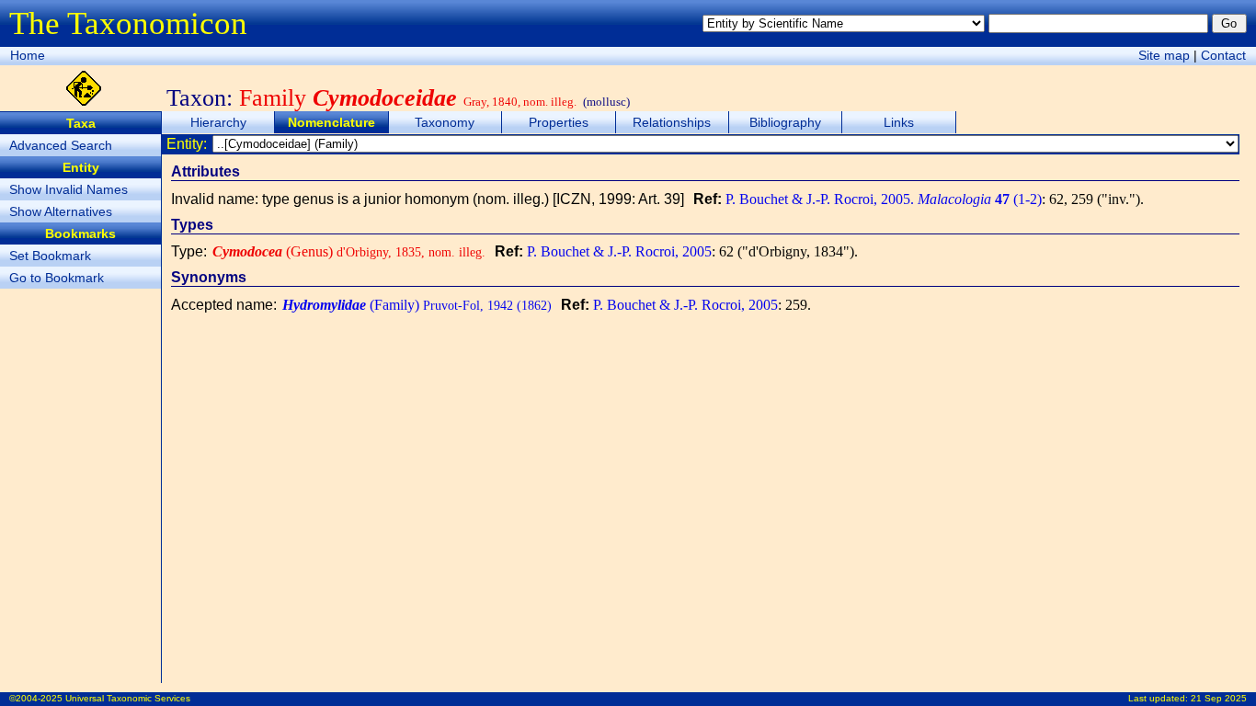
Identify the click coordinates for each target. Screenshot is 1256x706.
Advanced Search (60, 145)
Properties (558, 122)
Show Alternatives (60, 211)
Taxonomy (444, 122)
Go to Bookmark (56, 277)
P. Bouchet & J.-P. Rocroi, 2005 (619, 251)
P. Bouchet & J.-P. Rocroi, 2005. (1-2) (883, 199)
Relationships (672, 122)
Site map (1164, 55)
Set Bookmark (50, 255)
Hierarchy (218, 122)
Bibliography (785, 122)
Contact (1223, 55)
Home (27, 55)
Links (899, 122)
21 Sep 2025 (1219, 698)
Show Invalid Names (68, 189)
